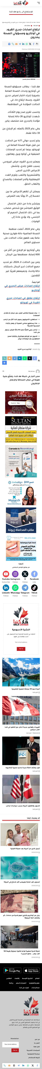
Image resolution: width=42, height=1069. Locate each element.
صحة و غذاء (27, 25)
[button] (12, 44)
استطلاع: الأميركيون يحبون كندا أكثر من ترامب (20, 319)
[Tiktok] (34, 591)
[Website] (3, 371)
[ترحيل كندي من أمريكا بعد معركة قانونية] (19, 834)
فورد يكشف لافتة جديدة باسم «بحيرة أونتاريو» (22, 768)
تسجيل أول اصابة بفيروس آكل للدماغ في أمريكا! (22, 882)
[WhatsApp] (15, 591)
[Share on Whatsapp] (26, 44)
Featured (35, 733)
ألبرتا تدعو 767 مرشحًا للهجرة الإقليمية (26, 689)
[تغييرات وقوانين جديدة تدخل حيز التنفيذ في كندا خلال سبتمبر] (21, 710)
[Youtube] (6, 577)
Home (38, 22)
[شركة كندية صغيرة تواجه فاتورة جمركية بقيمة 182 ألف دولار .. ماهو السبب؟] (19, 937)
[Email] (16, 44)
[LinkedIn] (6, 591)
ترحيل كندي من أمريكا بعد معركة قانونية (25, 849)
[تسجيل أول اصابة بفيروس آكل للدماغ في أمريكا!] (19, 867)
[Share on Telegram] (19, 44)
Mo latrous (31, 371)
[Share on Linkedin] (23, 44)
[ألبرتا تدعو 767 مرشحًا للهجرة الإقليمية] (21, 672)
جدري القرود (21, 349)
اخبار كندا (35, 25)
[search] (4, 3)
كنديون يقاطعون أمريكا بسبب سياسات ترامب (23, 806)
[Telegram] (25, 591)
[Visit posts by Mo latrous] (38, 371)
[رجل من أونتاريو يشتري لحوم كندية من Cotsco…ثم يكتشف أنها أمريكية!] (19, 901)
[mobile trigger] (38, 3)
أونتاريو (28, 349)
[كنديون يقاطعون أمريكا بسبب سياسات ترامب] (21, 789)
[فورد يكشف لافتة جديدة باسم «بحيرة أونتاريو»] (21, 751)
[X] (25, 577)
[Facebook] (34, 577)
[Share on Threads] (14, 1065)
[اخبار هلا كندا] (21, 3)
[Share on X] (30, 44)
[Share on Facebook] (33, 44)
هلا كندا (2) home (30, 22)
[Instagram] (15, 577)
